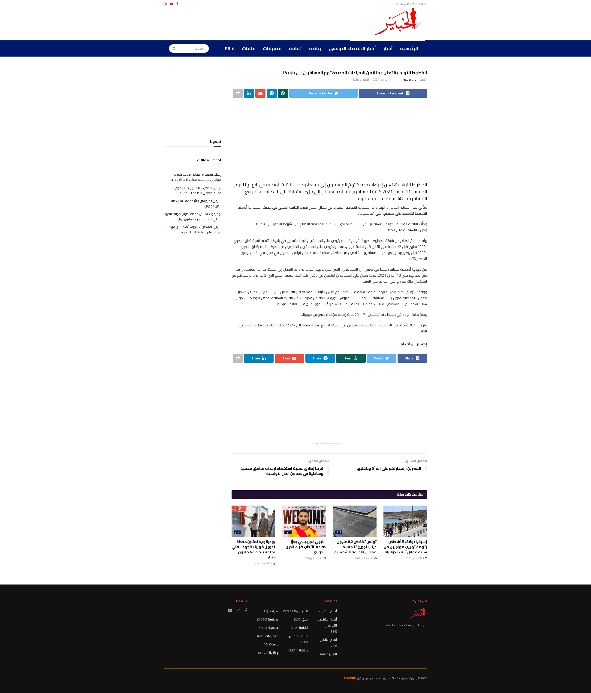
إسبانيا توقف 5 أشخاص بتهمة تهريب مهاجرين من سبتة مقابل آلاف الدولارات (405, 546)
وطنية (356, 79)
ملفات (249, 48)
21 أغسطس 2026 (415, 558)
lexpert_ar (410, 79)
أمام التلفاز (328, 640)
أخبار (388, 48)
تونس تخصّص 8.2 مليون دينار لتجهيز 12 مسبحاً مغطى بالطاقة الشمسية (355, 546)
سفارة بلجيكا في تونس (382, 269)
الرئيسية (409, 48)
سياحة (274, 611)
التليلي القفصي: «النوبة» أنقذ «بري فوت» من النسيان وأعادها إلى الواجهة (194, 229)
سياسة (273, 619)
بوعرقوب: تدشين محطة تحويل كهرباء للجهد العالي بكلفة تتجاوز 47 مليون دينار (253, 549)
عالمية (273, 628)
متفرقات (272, 48)
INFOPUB (350, 678)
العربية (331, 654)
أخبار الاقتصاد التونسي (352, 48)
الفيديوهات (298, 611)
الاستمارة (410, 229)
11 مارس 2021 (382, 79)
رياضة (315, 48)
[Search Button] (172, 48)
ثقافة (295, 48)
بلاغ (305, 619)
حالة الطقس (298, 636)
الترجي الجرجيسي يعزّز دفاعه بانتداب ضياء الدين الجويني (306, 546)
